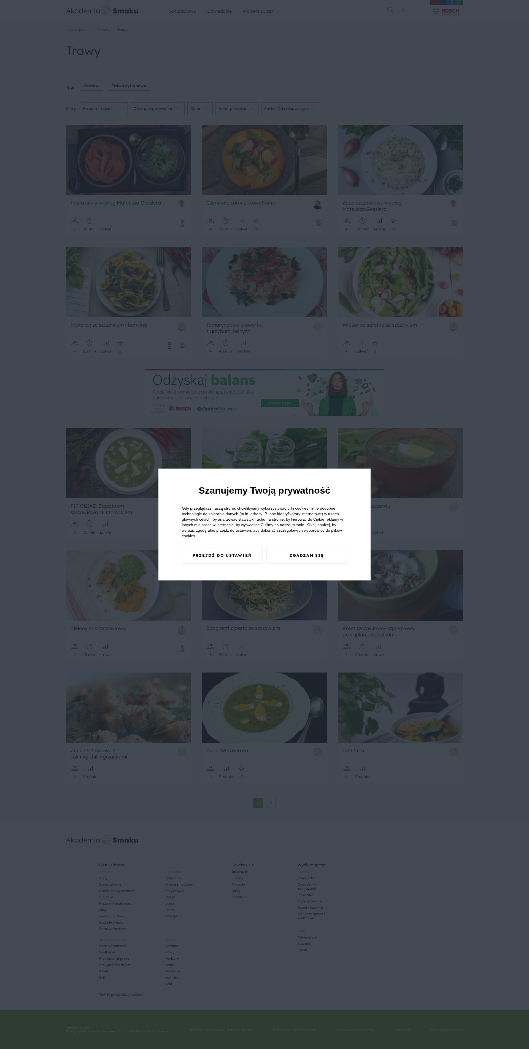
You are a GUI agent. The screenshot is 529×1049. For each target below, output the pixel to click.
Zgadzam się (307, 555)
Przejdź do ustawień (222, 555)
